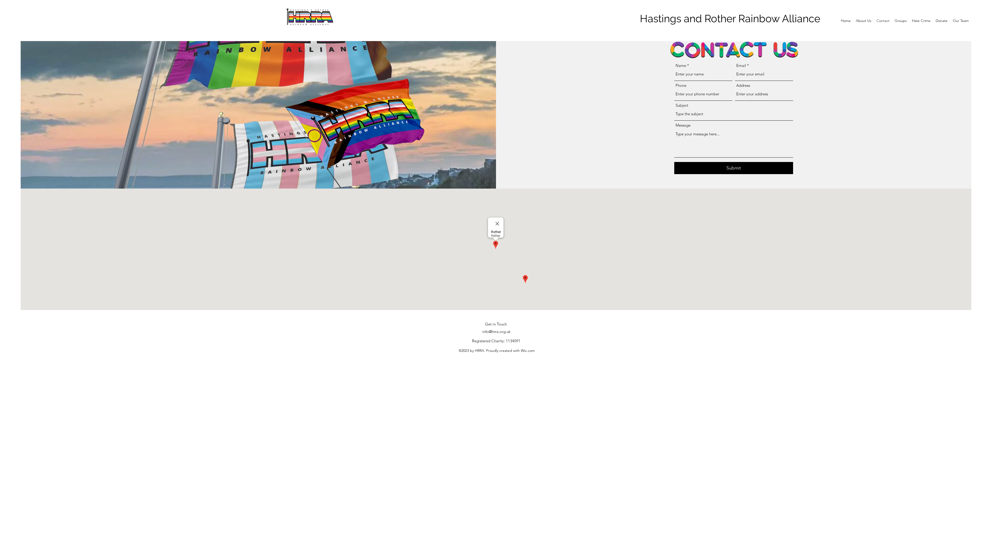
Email (741, 65)
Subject (682, 105)
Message (683, 125)
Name (681, 65)
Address (743, 85)
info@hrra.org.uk (181, 50)
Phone (681, 85)
